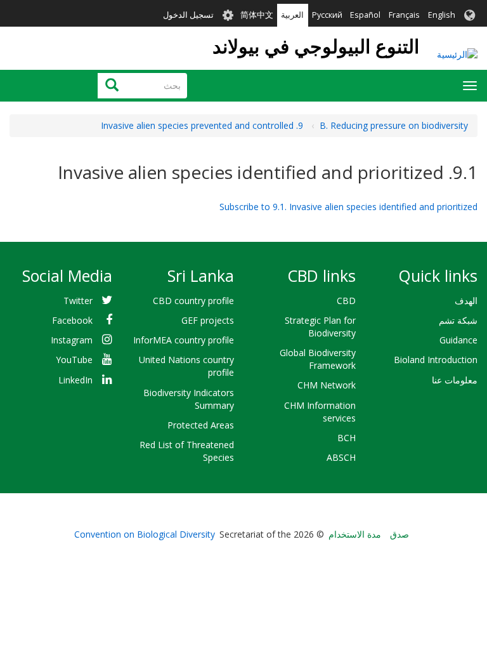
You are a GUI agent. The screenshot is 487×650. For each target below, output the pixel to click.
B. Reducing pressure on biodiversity (394, 125)
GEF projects (207, 320)
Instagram (72, 340)
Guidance (458, 340)
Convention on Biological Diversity (144, 534)
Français (404, 15)
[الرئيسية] (457, 54)
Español (365, 15)
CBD (346, 301)
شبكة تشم (458, 320)
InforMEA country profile (183, 340)
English (441, 15)
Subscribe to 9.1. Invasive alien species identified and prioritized (348, 207)
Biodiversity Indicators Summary (188, 399)
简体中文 (256, 15)
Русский (327, 15)
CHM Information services (320, 411)
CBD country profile (193, 301)
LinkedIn (75, 380)
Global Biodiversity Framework (318, 359)
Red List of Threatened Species (187, 451)
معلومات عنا (454, 380)
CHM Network (326, 385)
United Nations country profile (186, 366)
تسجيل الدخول (188, 15)
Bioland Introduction (435, 360)
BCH (346, 438)
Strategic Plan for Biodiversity (320, 326)
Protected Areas (200, 425)
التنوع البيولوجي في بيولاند (315, 46)
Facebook (72, 320)
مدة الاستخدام (354, 534)
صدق (399, 534)
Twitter (78, 301)
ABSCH (341, 457)
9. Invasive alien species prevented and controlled (202, 125)
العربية (292, 15)
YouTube (74, 360)
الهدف (466, 301)
